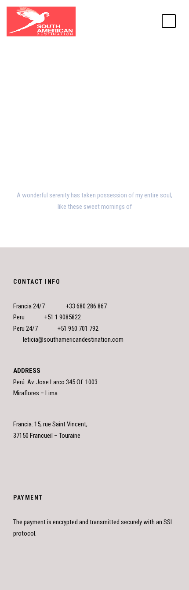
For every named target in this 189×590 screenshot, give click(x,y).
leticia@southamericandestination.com (73, 339)
